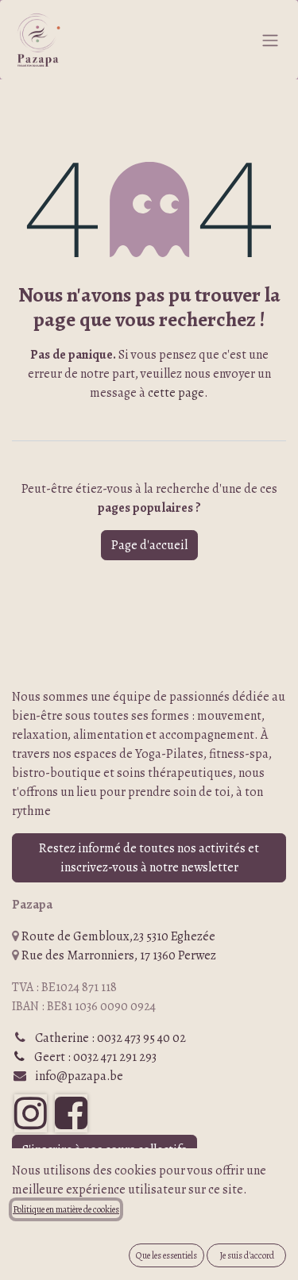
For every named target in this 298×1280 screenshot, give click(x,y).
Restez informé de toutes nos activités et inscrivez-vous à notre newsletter (149, 858)
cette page (176, 393)
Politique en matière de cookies (66, 1209)
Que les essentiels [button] (166, 1255)
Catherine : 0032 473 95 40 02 (110, 1038)
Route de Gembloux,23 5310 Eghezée (118, 936)
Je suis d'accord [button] (246, 1255)
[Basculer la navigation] (270, 39)
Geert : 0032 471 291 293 (91, 1057)
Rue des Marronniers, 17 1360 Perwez (118, 955)
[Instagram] (30, 1113)
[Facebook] (71, 1113)
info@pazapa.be (79, 1076)
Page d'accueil (149, 545)
